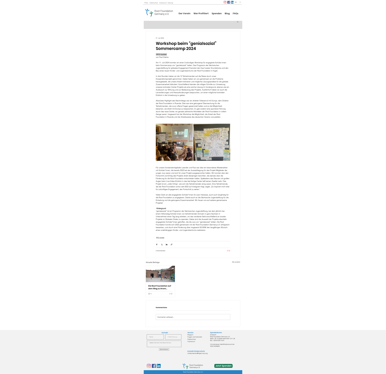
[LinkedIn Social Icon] (232, 2)
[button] (201, 13)
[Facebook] (228, 2)
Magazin (190, 335)
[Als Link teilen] (171, 244)
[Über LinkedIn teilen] (167, 244)
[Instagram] (225, 2)
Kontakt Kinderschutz (196, 351)
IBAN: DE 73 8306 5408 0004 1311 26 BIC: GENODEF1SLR (222, 339)
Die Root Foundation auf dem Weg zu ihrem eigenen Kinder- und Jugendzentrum (159, 287)
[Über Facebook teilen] (157, 244)
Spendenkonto (216, 333)
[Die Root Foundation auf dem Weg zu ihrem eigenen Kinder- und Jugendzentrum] (160, 274)
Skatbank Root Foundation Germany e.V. (220, 336)
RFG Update (160, 237)
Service (190, 333)
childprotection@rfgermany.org (197, 353)
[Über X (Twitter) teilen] (162, 244)
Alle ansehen (236, 262)
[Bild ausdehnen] (174, 142)
